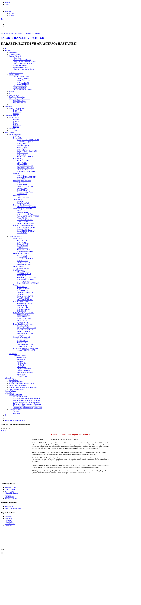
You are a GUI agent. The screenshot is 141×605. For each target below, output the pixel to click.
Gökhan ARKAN (23, 268)
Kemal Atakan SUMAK (25, 251)
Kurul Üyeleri (17, 110)
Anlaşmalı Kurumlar (15, 382)
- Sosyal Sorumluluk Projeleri (22, 89)
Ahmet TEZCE (22, 233)
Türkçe (7, 2)
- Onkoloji (20, 365)
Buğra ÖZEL (21, 143)
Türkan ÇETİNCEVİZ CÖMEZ (28, 216)
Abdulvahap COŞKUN (25, 142)
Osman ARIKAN (23, 342)
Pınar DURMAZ (22, 188)
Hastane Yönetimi (15, 56)
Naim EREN (21, 311)
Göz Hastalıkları (18, 270)
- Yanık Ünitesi (22, 376)
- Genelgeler (9, 522)
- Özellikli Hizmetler (20, 357)
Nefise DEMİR (22, 184)
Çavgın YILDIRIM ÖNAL (26, 350)
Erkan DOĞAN (22, 210)
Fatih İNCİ (20, 201)
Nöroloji (16, 173)
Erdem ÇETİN (22, 305)
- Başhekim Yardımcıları (21, 67)
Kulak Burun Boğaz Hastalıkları (23, 313)
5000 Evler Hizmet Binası (13, 508)
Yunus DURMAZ (23, 197)
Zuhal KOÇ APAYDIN (25, 186)
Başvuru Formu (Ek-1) (20, 102)
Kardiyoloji (17, 158)
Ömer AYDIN (22, 255)
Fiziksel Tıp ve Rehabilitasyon (23, 225)
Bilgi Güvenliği (14, 95)
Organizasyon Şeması (16, 73)
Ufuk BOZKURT (23, 298)
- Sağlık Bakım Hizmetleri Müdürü (24, 62)
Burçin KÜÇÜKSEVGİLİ (26, 171)
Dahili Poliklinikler (15, 134)
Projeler (11, 91)
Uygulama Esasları (19, 101)
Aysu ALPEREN (23, 84)
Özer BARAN (22, 287)
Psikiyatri (16, 127)
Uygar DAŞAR (22, 341)
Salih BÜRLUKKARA (25, 292)
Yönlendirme (9, 378)
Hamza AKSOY (22, 261)
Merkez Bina (9, 506)
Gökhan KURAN (23, 322)
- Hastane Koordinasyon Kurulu (23, 69)
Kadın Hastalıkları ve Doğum (22, 324)
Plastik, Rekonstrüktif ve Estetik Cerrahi (26, 348)
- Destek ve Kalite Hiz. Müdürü (23, 63)
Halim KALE (21, 242)
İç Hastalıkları (17, 138)
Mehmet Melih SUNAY (25, 300)
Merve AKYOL (22, 320)
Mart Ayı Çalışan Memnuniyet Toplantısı (26, 400)
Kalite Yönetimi (14, 75)
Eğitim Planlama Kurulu (17, 108)
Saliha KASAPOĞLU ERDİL (27, 151)
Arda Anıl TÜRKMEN (25, 220)
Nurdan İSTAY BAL (24, 318)
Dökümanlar (17, 112)
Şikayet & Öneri (10, 487)
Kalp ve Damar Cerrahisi (21, 302)
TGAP (11, 93)
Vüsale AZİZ (21, 335)
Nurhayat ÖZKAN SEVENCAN (28, 140)
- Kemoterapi (21, 367)
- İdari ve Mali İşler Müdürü (22, 60)
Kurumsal (8, 50)
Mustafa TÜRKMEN (24, 264)
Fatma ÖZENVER (23, 80)
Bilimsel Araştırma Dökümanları (19, 99)
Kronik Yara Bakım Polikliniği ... (15, 420)
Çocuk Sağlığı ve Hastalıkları (22, 209)
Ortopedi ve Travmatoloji (21, 337)
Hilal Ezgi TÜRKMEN (25, 329)
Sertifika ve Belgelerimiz (17, 97)
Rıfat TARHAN (22, 190)
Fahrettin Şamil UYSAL (25, 296)
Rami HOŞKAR (22, 246)
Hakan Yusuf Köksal (24, 309)
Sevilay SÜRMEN (23, 78)
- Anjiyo (20, 361)
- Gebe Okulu (21, 374)
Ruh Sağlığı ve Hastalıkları (22, 181)
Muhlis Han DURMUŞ (25, 333)
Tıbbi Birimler (9, 132)
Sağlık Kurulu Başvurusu (17, 385)
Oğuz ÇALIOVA (23, 326)
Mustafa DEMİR (22, 212)
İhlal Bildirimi (9, 497)
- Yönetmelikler (10, 524)
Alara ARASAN (22, 222)
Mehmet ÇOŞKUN (23, 272)
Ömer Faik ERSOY (23, 240)
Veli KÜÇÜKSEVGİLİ (25, 169)
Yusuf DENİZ (22, 218)
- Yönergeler (9, 520)
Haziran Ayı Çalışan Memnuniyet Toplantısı (27, 406)
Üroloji (15, 123)
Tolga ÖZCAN (22, 294)
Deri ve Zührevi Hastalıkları (22, 205)
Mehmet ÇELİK (22, 164)
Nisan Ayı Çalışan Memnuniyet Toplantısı (26, 402)
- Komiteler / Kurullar (20, 86)
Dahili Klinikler (14, 117)
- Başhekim (17, 58)
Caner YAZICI (22, 149)
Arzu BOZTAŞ (22, 248)
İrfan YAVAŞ (21, 175)
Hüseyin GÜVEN (23, 244)
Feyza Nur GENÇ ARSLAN (26, 328)
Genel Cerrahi (17, 238)
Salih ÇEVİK (21, 276)
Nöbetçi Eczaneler (11, 498)
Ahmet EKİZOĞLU (24, 274)
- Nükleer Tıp (21, 363)
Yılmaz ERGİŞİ (22, 339)
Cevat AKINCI (22, 257)
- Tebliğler (8, 516)
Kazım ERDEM (22, 290)
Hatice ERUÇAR (23, 82)
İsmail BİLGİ (21, 179)
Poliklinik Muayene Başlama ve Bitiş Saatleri (24, 387)
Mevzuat (16, 114)
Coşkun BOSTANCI (24, 289)
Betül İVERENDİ (23, 145)
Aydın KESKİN (22, 307)
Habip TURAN (22, 153)
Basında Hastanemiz (15, 395)
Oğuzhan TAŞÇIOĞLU (25, 192)
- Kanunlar (8, 526)
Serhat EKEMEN (23, 316)
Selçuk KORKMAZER (25, 344)
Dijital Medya (9, 393)
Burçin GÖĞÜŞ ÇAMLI (25, 279)
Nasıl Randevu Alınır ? (16, 389)
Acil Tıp (16, 136)
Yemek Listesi (9, 491)
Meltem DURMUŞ (23, 331)
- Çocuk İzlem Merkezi (24, 370)
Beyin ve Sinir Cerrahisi (21, 253)
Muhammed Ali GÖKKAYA (26, 207)
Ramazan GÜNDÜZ (24, 229)
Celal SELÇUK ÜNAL (25, 303)
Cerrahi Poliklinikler (15, 236)
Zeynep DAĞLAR (23, 262)
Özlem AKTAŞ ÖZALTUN (26, 277)
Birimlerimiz (13, 354)
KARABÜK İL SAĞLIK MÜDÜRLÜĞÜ (22, 38)
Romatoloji (16, 195)
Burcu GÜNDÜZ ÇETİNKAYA (28, 283)
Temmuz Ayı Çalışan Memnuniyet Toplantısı (27, 408)
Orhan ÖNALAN (23, 160)
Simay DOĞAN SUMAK (26, 223)
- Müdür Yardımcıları (20, 65)
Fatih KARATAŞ (23, 203)
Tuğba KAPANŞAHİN (25, 166)
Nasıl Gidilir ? (13, 130)
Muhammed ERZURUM (25, 168)
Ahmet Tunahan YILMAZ (26, 346)
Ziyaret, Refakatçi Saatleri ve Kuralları (21, 383)
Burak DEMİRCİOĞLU (25, 214)
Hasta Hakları (13, 380)
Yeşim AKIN (21, 162)
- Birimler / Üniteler (19, 356)
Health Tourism (10, 489)
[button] (8, 11)
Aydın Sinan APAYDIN (25, 259)
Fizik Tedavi (17, 125)
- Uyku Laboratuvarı (24, 369)
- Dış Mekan (17, 413)
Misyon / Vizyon (14, 54)
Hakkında (12, 129)
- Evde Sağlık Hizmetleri (25, 372)
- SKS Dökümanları (19, 88)
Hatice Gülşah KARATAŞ (26, 227)
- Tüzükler (8, 518)
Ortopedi (16, 121)
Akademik (8, 106)
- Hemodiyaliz (22, 359)
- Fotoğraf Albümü (15, 409)
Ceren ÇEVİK (22, 147)
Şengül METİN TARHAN (26, 231)
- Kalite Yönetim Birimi (21, 76)
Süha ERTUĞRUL (23, 315)
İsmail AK (20, 182)
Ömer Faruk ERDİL (24, 249)
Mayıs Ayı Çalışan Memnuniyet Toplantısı (27, 404)
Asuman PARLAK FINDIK (26, 177)
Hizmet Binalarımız (11, 115)
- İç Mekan (16, 411)
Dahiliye (16, 119)
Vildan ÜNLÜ (22, 194)
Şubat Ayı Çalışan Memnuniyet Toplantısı (26, 398)
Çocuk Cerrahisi (18, 266)
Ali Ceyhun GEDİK (24, 281)
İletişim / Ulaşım (10, 391)
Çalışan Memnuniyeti (20, 396)
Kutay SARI (21, 155)
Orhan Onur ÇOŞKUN (25, 156)
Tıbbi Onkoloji (18, 199)
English (7, 4)
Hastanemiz (13, 52)
